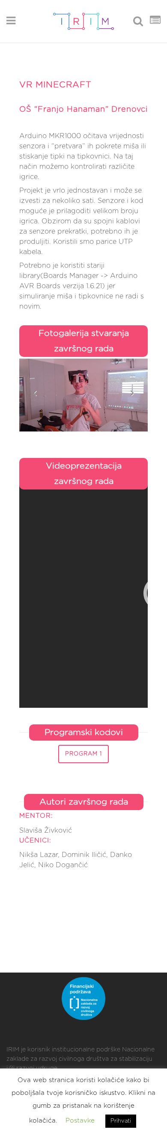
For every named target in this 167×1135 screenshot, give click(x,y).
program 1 (83, 754)
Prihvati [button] (120, 1121)
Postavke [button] (80, 1121)
